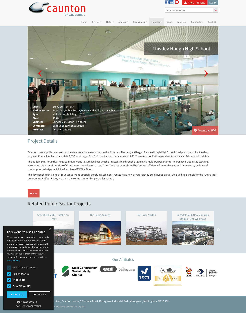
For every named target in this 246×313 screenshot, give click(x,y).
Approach (123, 21)
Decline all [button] (39, 294)
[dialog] (28, 268)
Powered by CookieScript (28, 306)
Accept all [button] (17, 294)
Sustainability (140, 21)
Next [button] (206, 69)
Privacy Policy (13, 260)
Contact (212, 21)
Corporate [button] (196, 21)
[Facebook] (167, 1)
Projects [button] (156, 21)
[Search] (216, 10)
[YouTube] (177, 1)
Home (85, 21)
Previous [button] (40, 69)
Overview (96, 21)
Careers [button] (180, 21)
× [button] (50, 229)
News (169, 21)
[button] (205, 130)
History (109, 21)
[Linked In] (171, 1)
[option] (123, 80)
